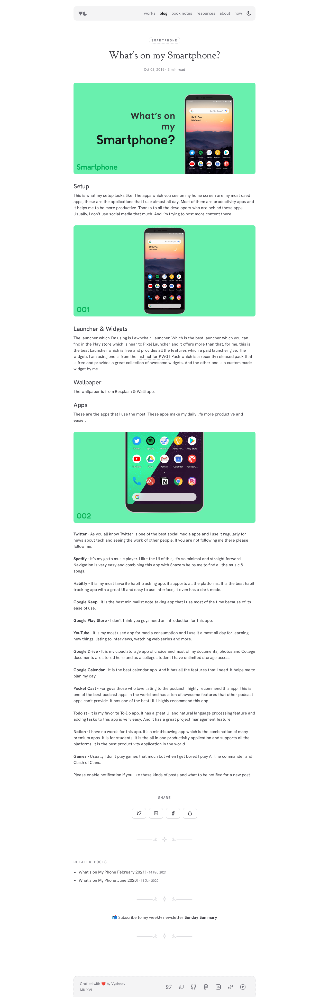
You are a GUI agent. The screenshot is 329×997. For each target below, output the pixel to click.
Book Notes (181, 13)
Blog (163, 13)
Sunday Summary (201, 917)
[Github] (193, 986)
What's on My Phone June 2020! (108, 880)
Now (238, 13)
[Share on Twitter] (139, 813)
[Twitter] (169, 986)
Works (150, 13)
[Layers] (181, 986)
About (225, 13)
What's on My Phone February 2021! (112, 872)
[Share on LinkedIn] (156, 813)
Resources (205, 13)
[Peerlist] (243, 986)
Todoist (80, 713)
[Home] (82, 13)
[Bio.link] (230, 986)
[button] (248, 13)
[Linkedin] (218, 986)
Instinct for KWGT (154, 356)
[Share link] (190, 813)
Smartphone (164, 40)
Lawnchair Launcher (150, 338)
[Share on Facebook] (173, 813)
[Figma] (206, 986)
